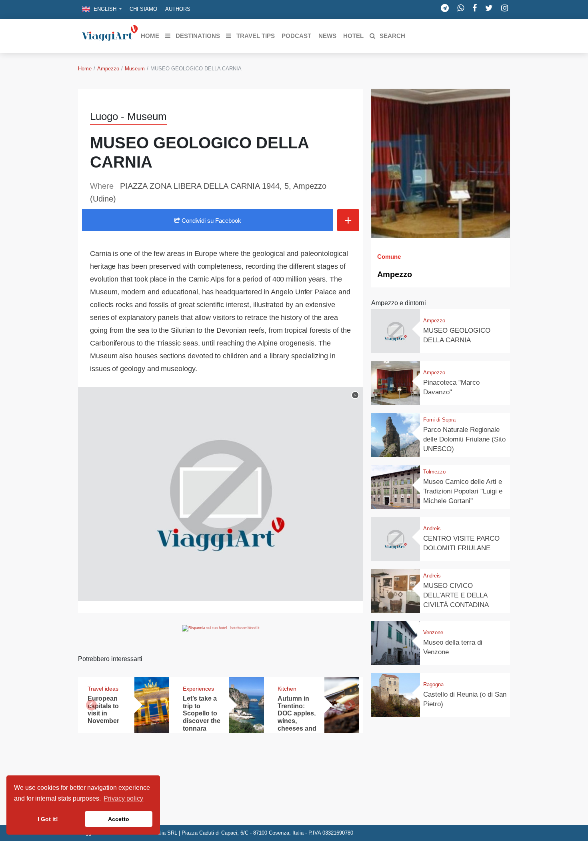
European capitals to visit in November (103, 710)
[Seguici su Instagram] (504, 8)
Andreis (432, 528)
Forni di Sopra (439, 420)
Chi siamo (143, 9)
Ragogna (433, 684)
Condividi (210, 220)
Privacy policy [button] (123, 798)
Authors (177, 9)
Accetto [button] (118, 819)
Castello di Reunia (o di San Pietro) (464, 699)
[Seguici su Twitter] (489, 8)
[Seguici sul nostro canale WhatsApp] (460, 8)
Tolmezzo (434, 472)
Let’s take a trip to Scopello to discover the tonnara (201, 713)
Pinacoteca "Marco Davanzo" (451, 387)
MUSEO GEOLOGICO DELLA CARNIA (456, 335)
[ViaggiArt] (110, 35)
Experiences (198, 688)
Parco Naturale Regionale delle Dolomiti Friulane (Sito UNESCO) (464, 439)
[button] (102, 9)
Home (85, 69)
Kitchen (287, 688)
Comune (389, 256)
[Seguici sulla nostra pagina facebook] (474, 8)
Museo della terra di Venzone (452, 647)
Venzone (433, 632)
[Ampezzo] (440, 163)
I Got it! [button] (48, 819)
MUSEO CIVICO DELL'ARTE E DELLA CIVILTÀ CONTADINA (456, 595)
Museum (135, 69)
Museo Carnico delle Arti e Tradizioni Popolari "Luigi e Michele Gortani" (462, 491)
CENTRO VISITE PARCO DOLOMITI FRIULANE (461, 543)
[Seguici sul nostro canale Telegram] (445, 8)
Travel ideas (103, 688)
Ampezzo (108, 69)
